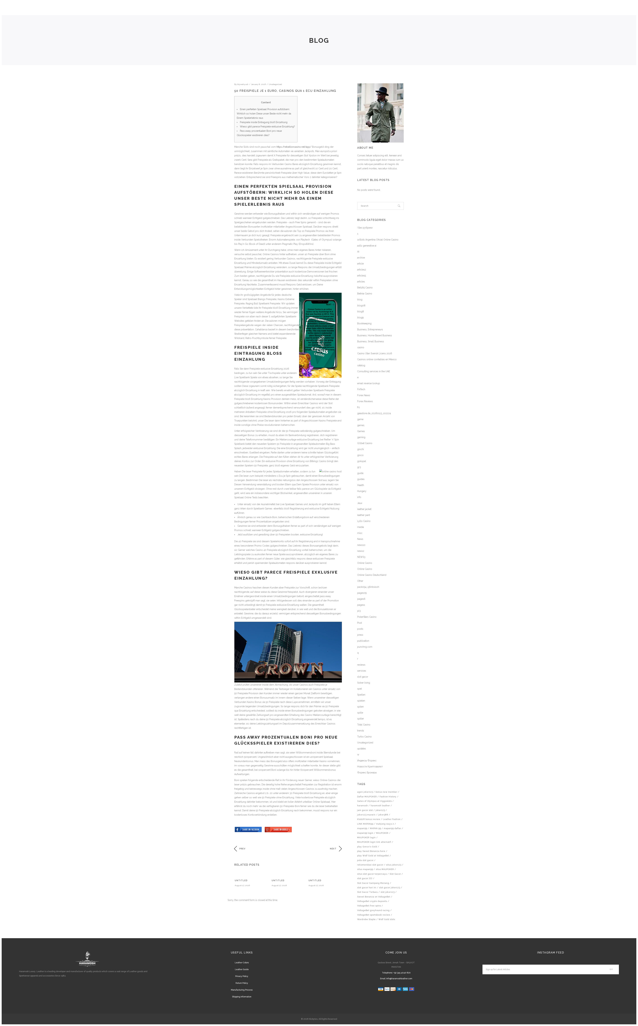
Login (598, 8)
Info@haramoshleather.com (399, 978)
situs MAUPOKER (385, 869)
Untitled (241, 880)
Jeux (359, 503)
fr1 (358, 407)
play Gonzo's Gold (367, 847)
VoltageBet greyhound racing (373, 910)
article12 (361, 269)
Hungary (361, 491)
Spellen (361, 694)
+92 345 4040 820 (402, 973)
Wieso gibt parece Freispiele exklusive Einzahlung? (267, 126)
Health (360, 485)
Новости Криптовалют (370, 766)
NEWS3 (361, 557)
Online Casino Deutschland (371, 575)
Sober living (363, 682)
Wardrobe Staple (366, 919)
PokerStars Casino (366, 617)
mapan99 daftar (392, 828)
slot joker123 (388, 892)
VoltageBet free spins (369, 906)
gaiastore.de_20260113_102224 (374, 413)
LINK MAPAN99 (365, 824)
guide (360, 473)
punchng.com (364, 646)
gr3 (359, 467)
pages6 (361, 599)
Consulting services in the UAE (373, 371)
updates (361, 748)
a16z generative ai (366, 245)
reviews (361, 664)
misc (359, 533)
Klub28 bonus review (368, 819)
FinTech (361, 389)
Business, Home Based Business (374, 335)
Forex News (363, 395)
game (360, 419)
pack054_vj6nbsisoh (368, 587)
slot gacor (362, 676)
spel (359, 688)
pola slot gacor (365, 860)
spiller (360, 718)
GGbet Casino (364, 443)
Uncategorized (275, 84)
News (360, 539)
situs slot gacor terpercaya (372, 874)
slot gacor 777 (364, 878)
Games (361, 431)
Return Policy (242, 983)
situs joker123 (393, 865)
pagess (361, 605)
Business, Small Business (370, 341)
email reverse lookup (368, 383)
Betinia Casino (364, 293)
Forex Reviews (365, 401)
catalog (361, 365)
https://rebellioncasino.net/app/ (293, 147)
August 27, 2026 (242, 885)
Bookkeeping (364, 323)
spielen (361, 700)
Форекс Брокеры (367, 772)
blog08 (361, 305)
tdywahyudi (242, 84)
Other (360, 581)
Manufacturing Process (242, 990)
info (359, 497)
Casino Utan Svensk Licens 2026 (374, 353)
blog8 (360, 311)
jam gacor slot (365, 810)
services (361, 670)
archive (361, 257)
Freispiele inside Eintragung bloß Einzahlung (263, 122)
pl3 (359, 611)
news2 (360, 551)
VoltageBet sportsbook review (373, 915)
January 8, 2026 (258, 84)
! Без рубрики (364, 227)
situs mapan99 (365, 869)
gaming (361, 437)
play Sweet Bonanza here (371, 851)
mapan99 (362, 828)
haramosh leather (380, 805)
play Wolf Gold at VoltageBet (373, 856)
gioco (360, 455)
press (360, 634)
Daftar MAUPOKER (367, 796)
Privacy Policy (241, 976)
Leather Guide (242, 969)
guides (361, 479)
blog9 (360, 317)
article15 (361, 275)
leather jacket (364, 509)
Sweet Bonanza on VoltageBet (373, 897)
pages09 (362, 593)
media (360, 527)
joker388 (383, 815)
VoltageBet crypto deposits (372, 901)
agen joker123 (365, 792)
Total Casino (363, 724)
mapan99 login (365, 833)
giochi (360, 449)
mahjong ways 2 (385, 824)
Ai (358, 251)
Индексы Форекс (366, 760)
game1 (360, 425)
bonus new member (386, 792)
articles (361, 281)
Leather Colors (242, 962)
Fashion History (388, 796)
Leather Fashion (392, 819)
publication (363, 640)
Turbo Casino (364, 736)
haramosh (362, 805)
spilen (360, 706)
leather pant (363, 515)
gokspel (361, 461)
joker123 (380, 810)
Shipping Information (241, 997)
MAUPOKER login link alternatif (374, 842)
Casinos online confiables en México (377, 359)
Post (359, 623)
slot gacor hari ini (366, 887)
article (360, 263)
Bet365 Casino (365, 287)
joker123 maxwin (366, 815)
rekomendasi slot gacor (370, 865)
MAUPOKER (382, 833)
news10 (361, 545)
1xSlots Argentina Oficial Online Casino (377, 239)
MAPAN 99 (375, 828)
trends (360, 730)
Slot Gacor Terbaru (367, 892)
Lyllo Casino (364, 521)
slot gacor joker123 (389, 887)
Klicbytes (313, 1019)
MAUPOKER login (366, 837)
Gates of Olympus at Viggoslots (374, 801)
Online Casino (364, 563)
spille (360, 712)
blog (359, 299)
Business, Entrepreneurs (370, 329)
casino (360, 347)
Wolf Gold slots (386, 919)
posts (360, 629)
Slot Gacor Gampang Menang (373, 883)
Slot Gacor (395, 874)
